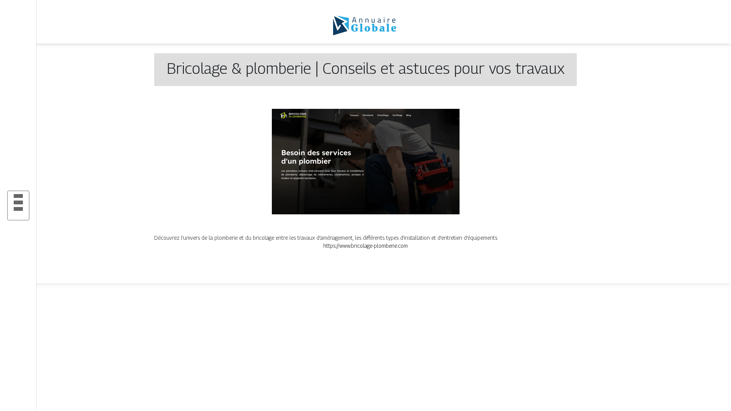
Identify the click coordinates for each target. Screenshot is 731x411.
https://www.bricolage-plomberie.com (365, 245)
